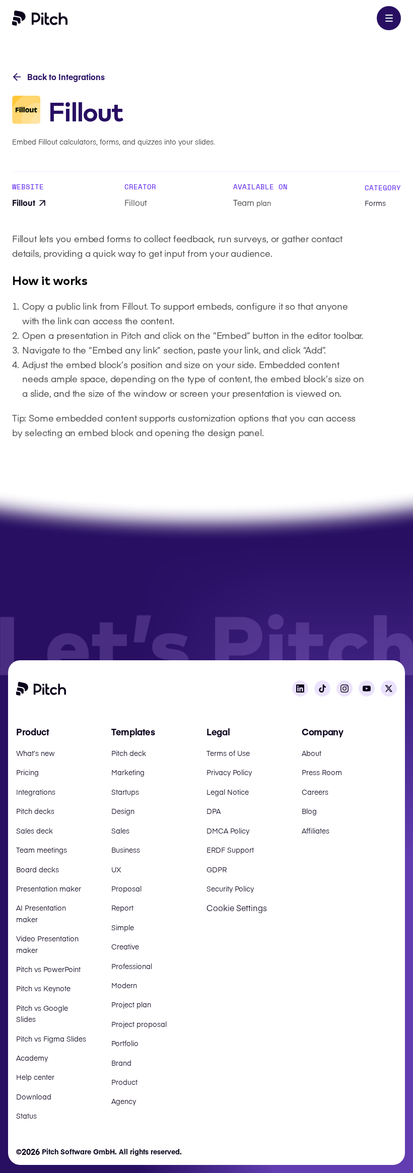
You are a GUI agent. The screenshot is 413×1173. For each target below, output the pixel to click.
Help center (35, 1077)
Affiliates (315, 830)
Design (122, 811)
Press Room (322, 772)
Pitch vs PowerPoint (48, 969)
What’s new (35, 753)
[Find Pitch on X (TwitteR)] (389, 688)
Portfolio (125, 1043)
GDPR (216, 869)
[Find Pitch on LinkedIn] (300, 688)
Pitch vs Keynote (43, 988)
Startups (125, 792)
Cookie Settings (236, 907)
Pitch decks (35, 811)
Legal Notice (227, 792)
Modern (124, 985)
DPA (213, 811)
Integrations (35, 792)
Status (26, 1116)
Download (33, 1096)
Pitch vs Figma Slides (51, 1038)
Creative (125, 946)
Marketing (128, 772)
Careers (315, 792)
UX (116, 869)
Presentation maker (48, 888)
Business (125, 850)
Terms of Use (228, 753)
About (311, 753)
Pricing (27, 772)
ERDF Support (230, 850)
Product (124, 1082)
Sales (120, 830)
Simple (122, 927)
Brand (121, 1063)
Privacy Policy (229, 772)
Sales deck (34, 830)
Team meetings (41, 850)
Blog (309, 811)
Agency (123, 1101)
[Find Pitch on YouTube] (367, 688)
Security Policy (230, 888)
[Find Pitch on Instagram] (344, 688)
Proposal (126, 888)
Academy (32, 1058)
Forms (375, 203)
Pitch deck (128, 753)
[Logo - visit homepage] (40, 18)
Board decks (37, 869)
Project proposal (139, 1024)
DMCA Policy (227, 830)
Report (122, 908)
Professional (131, 966)
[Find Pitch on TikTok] (322, 688)
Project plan (131, 1004)
